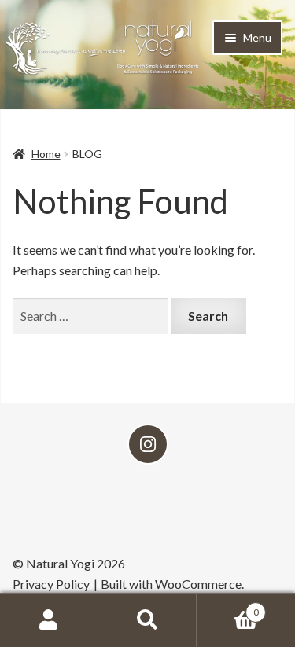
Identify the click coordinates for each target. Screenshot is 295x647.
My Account (49, 620)
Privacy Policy (51, 583)
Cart (228, 607)
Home (46, 153)
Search (147, 620)
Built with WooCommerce (171, 583)
